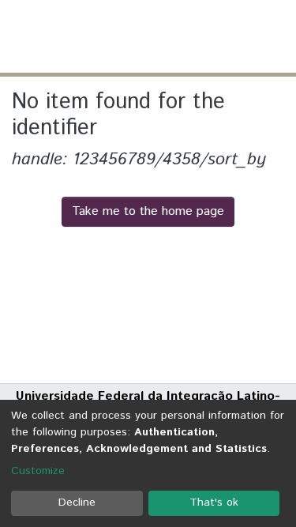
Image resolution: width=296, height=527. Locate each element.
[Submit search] (168, 36)
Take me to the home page (148, 211)
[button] (191, 36)
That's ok (213, 502)
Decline (77, 502)
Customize (38, 471)
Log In (224, 36)
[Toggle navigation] (274, 36)
